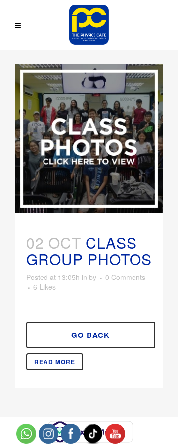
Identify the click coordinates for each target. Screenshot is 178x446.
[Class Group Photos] (89, 138)
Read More (54, 361)
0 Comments (125, 277)
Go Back (90, 335)
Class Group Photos (89, 251)
